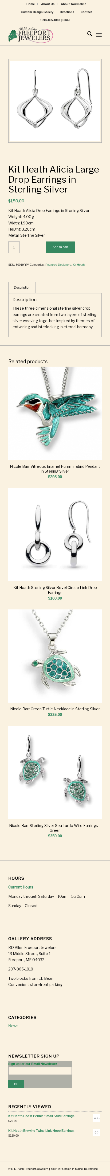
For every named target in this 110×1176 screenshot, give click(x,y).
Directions (67, 12)
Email (66, 20)
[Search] (87, 35)
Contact (86, 12)
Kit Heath (79, 264)
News (13, 1025)
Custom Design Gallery (37, 12)
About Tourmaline (73, 4)
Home (30, 4)
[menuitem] (31, 4)
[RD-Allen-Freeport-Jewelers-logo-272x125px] (45, 35)
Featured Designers (58, 264)
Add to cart (60, 247)
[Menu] (99, 34)
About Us (47, 4)
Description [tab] (22, 287)
